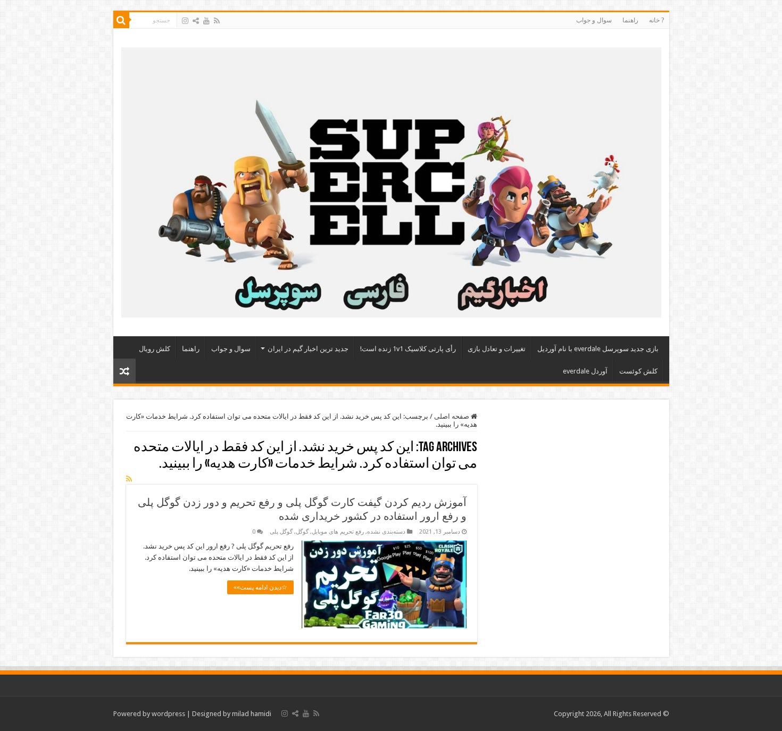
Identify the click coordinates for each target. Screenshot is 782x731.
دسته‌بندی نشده (386, 531)
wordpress (168, 714)
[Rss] (217, 20)
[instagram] (185, 20)
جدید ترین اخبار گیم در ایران (308, 349)
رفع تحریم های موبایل (338, 531)
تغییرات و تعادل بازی (497, 349)
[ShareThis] (196, 20)
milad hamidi (251, 714)
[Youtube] (206, 20)
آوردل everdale (585, 371)
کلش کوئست (638, 371)
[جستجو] (121, 20)
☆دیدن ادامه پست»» (260, 587)
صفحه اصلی (452, 416)
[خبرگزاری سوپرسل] (391, 180)
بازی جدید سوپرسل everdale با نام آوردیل (598, 349)
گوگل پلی (281, 531)
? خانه (656, 20)
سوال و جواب (594, 20)
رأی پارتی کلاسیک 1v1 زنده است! (408, 349)
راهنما (630, 20)
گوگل (302, 531)
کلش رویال (154, 349)
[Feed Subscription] (129, 479)
